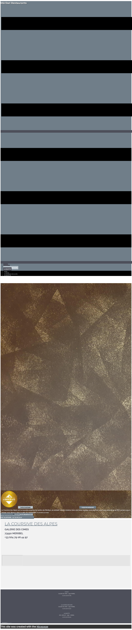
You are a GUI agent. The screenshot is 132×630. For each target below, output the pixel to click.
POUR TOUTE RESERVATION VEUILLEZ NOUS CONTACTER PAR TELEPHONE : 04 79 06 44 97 (17, 516)
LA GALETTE (67, 613)
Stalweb (9, 622)
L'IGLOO (67, 591)
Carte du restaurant (88, 507)
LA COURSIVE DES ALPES (31, 523)
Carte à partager (25, 507)
